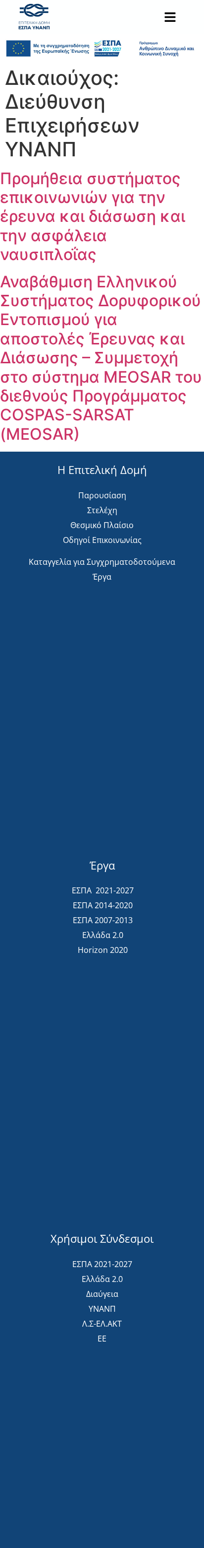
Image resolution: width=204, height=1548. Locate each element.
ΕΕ (102, 1338)
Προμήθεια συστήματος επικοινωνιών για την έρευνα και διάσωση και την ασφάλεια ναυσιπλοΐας (92, 217)
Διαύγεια (102, 1293)
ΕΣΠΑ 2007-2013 (103, 920)
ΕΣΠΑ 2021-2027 (103, 890)
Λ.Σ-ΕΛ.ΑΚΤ (102, 1323)
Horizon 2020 (103, 949)
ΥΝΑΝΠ (102, 1308)
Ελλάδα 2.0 (102, 935)
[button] (170, 18)
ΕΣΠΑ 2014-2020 (103, 905)
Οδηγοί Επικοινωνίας (102, 540)
